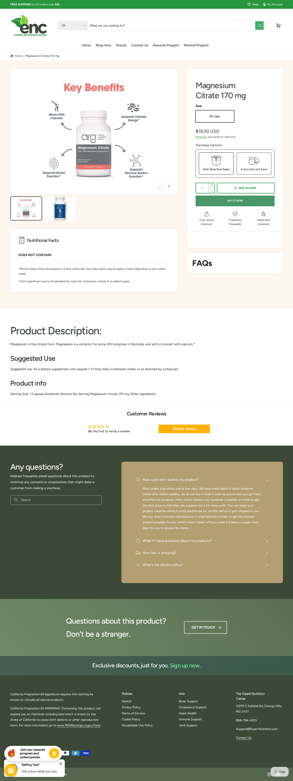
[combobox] (177, 25)
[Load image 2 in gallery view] (60, 208)
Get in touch (203, 627)
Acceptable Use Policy (137, 725)
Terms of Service (133, 713)
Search (126, 701)
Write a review (184, 429)
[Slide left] (160, 186)
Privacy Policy (131, 707)
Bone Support (188, 701)
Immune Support (190, 719)
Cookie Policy (131, 719)
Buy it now (235, 200)
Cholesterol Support (192, 707)
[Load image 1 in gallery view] (26, 208)
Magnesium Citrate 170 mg (42, 55)
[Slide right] (168, 186)
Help (255, 4)
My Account (275, 4)
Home (18, 55)
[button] (278, 25)
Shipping (201, 136)
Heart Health (187, 713)
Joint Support (188, 725)
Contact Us (243, 738)
